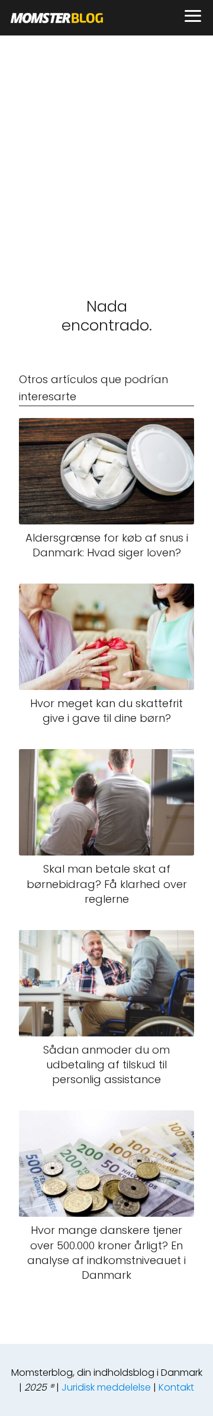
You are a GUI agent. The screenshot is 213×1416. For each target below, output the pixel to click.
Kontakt (176, 1387)
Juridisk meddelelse (106, 1387)
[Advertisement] (106, 147)
